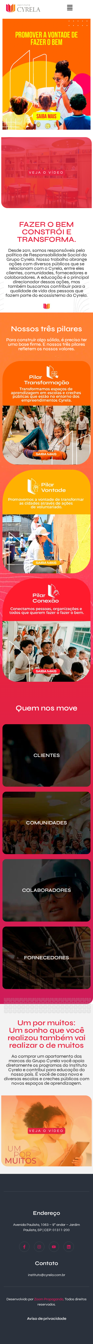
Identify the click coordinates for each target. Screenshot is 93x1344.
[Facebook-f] (24, 1247)
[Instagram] (39, 1247)
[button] (70, 8)
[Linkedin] (68, 1247)
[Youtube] (54, 1247)
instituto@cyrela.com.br (46, 1275)
